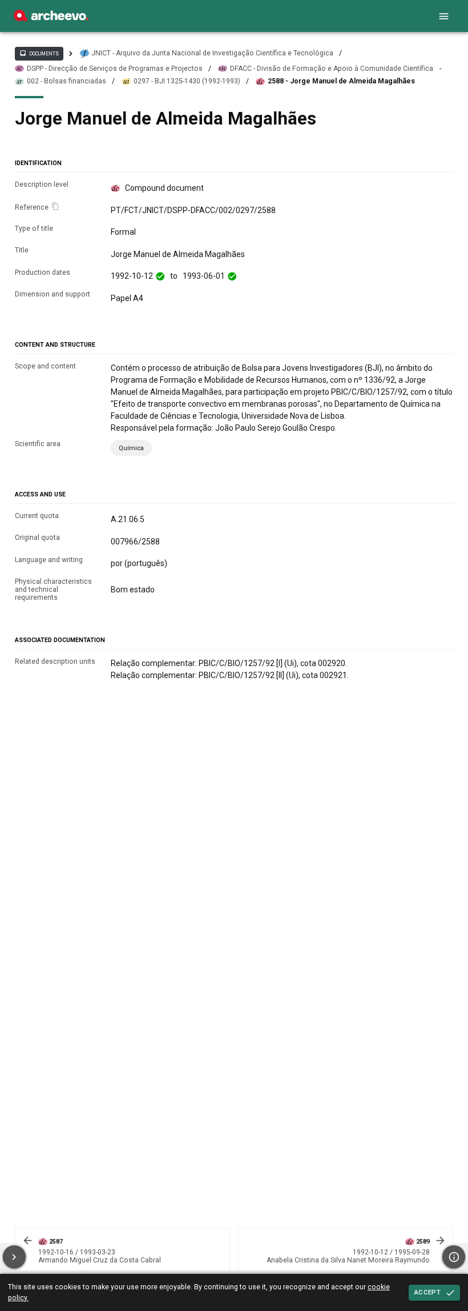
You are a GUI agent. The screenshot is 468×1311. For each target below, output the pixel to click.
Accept (427, 1292)
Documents (38, 53)
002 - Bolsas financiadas (66, 81)
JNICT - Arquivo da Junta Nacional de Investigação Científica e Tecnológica (212, 53)
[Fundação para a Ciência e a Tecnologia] (51, 18)
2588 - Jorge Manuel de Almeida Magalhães (341, 81)
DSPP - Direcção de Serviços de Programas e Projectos (115, 69)
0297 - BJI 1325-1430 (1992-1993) (187, 81)
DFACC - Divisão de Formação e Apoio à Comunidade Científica (331, 69)
